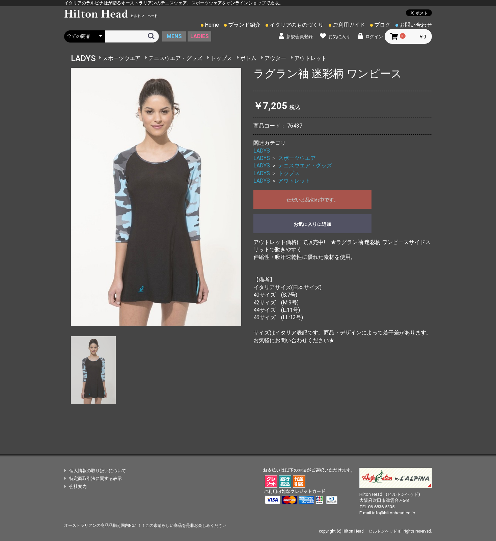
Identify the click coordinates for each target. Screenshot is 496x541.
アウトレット (310, 58)
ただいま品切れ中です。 (312, 199)
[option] (156, 197)
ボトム (248, 58)
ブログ (382, 25)
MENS (174, 36)
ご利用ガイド (349, 25)
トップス (221, 58)
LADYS (261, 150)
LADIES (199, 36)
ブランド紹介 (244, 25)
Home (212, 25)
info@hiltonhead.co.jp (393, 512)
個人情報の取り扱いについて (97, 470)
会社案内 (78, 486)
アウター (275, 58)
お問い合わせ (415, 25)
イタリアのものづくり (297, 25)
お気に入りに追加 (312, 224)
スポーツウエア (121, 58)
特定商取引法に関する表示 (95, 478)
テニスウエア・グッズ (175, 58)
